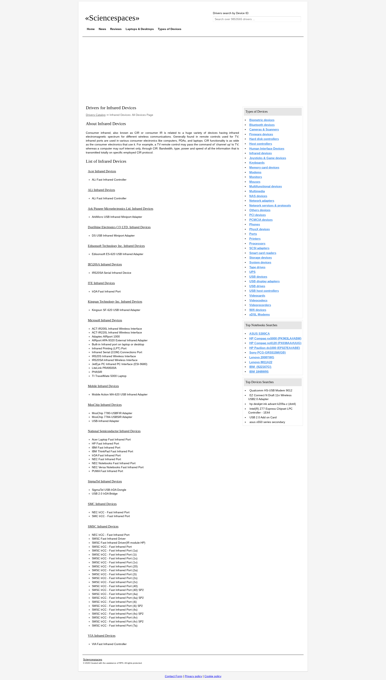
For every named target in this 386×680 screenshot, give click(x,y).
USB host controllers (264, 290)
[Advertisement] (193, 68)
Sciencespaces (92, 659)
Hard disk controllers (264, 139)
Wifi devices (257, 310)
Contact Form (173, 676)
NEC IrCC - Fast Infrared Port (110, 512)
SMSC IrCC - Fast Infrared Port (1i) (114, 554)
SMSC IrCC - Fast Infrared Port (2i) (114, 574)
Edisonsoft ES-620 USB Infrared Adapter (117, 254)
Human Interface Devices (266, 148)
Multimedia (257, 191)
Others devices (259, 210)
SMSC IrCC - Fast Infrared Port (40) (115, 586)
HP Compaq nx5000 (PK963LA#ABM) (275, 338)
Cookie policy (212, 676)
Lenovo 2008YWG (261, 357)
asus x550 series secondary (267, 422)
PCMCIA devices (261, 219)
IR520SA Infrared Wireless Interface (115, 360)
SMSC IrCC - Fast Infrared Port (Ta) (115, 625)
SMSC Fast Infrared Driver (109, 538)
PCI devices (257, 215)
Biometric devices (261, 120)
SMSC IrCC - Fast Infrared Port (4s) (115, 609)
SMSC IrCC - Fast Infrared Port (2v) (115, 582)
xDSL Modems (259, 314)
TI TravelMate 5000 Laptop (109, 376)
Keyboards (257, 162)
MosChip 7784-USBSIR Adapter (112, 417)
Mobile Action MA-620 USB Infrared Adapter (120, 394)
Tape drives (257, 267)
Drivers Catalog (96, 114)
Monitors (255, 177)
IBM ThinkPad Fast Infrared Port (112, 451)
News (102, 29)
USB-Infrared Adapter (105, 421)
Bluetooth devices (262, 125)
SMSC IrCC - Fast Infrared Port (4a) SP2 (118, 597)
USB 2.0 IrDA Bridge (105, 493)
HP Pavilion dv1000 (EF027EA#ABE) (274, 348)
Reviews (116, 29)
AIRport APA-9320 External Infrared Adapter (120, 340)
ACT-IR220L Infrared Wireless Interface (117, 332)
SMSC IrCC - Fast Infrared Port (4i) (114, 601)
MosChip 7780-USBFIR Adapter (112, 413)
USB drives (257, 286)
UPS (252, 272)
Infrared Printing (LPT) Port (109, 348)
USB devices (258, 276)
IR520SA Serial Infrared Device (111, 272)
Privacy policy (193, 676)
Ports (253, 234)
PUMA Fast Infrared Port (107, 471)
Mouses (254, 181)
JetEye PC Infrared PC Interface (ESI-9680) (119, 364)
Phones (254, 224)
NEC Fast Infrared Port (106, 459)
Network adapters (261, 200)
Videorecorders (260, 305)
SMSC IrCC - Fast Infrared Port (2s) (115, 578)
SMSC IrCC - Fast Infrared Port (112, 546)
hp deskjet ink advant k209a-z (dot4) (272, 403)
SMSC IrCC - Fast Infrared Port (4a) (115, 594)
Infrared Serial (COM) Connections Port (117, 352)
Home (91, 29)
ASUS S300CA (259, 333)
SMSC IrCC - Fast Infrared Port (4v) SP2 (118, 621)
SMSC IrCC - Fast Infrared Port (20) (115, 566)
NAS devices (258, 196)
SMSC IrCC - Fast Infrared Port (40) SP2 (118, 590)
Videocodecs (258, 300)
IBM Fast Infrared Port (106, 447)
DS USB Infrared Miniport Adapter (113, 235)
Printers (255, 238)
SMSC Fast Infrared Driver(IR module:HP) (118, 542)
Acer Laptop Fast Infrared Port (111, 439)
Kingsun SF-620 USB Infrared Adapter (116, 310)
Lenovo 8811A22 (260, 362)
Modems (255, 172)
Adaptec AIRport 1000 (106, 336)
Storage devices (260, 257)
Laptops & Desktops (140, 29)
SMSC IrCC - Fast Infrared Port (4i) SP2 (117, 605)
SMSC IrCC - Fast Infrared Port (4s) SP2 (118, 613)
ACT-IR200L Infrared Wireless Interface (117, 328)
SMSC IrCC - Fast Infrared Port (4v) (115, 617)
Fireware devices (261, 134)
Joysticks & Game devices (267, 158)
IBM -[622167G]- (260, 366)
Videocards (257, 295)
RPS (121, 663)
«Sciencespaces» (112, 17)
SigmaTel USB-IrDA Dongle (109, 489)
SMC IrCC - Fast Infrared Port (111, 516)
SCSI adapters (259, 248)
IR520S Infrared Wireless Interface (114, 356)
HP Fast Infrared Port (105, 443)
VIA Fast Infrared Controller (109, 644)
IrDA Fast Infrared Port (106, 291)
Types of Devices (169, 29)
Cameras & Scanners (264, 129)
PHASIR (97, 371)
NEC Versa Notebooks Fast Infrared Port (118, 467)
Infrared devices (260, 153)
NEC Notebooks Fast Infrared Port (114, 463)
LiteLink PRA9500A (104, 367)
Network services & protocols (270, 205)
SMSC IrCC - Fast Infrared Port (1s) (115, 558)
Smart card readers (262, 253)
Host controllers (260, 143)
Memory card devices (264, 167)
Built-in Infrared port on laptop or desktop (118, 344)
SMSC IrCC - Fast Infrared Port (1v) (115, 562)
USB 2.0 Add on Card (263, 417)
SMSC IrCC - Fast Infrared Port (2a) (115, 570)
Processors (257, 243)
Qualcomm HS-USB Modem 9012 (270, 390)
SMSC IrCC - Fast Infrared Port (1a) (115, 550)
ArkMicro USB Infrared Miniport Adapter (117, 216)
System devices (260, 262)
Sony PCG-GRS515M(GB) (267, 352)
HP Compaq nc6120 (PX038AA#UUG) (275, 343)
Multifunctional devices (265, 186)
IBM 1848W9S (259, 371)
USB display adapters (264, 281)
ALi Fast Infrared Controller (109, 179)
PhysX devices (259, 229)
